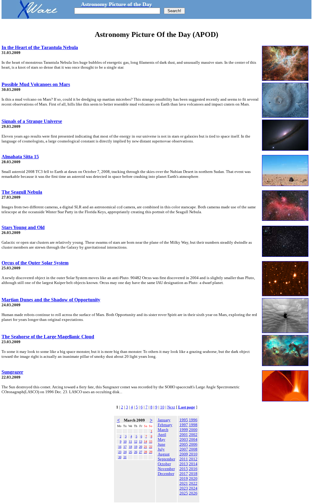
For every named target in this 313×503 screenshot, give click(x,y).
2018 (193, 473)
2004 (193, 439)
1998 (193, 424)
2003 (183, 439)
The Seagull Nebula (22, 192)
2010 (193, 454)
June (161, 444)
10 (162, 407)
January (164, 420)
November (166, 468)
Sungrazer (12, 372)
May (161, 439)
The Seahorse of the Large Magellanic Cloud (48, 336)
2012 (193, 459)
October (164, 464)
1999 (183, 429)
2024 (193, 488)
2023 (183, 488)
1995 (183, 420)
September (166, 459)
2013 (183, 464)
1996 (193, 420)
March (163, 429)
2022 (193, 483)
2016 (193, 468)
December (166, 473)
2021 (183, 483)
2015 (183, 468)
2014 (193, 464)
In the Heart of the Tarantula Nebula (40, 47)
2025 (183, 493)
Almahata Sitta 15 (20, 156)
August (164, 454)
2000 (193, 429)
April (162, 434)
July (161, 449)
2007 (183, 449)
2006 (193, 444)
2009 (183, 454)
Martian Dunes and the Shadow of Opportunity (51, 299)
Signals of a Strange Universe (32, 121)
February (165, 424)
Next (171, 407)
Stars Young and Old (23, 227)
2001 (183, 434)
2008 (193, 449)
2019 (183, 478)
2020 (193, 478)
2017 (183, 473)
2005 (183, 444)
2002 (193, 434)
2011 (183, 459)
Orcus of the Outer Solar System (35, 262)
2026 (193, 493)
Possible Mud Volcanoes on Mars (36, 84)
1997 (183, 424)
